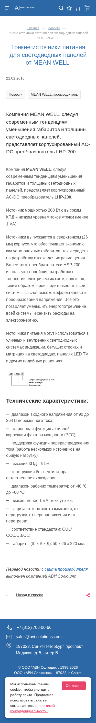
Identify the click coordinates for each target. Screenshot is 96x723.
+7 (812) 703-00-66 (34, 627)
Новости (16, 94)
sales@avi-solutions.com (38, 637)
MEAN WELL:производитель (54, 94)
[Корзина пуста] (87, 7)
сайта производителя (66, 569)
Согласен (74, 686)
